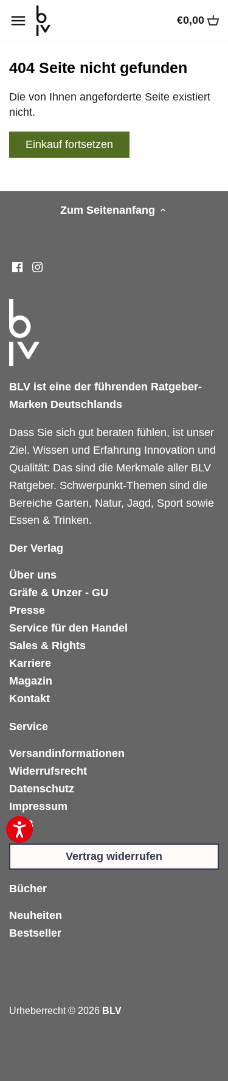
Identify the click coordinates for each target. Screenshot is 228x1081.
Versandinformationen (67, 753)
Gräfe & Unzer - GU (58, 592)
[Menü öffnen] (18, 21)
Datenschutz (41, 789)
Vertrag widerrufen (114, 856)
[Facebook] (17, 267)
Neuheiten (35, 915)
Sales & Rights (47, 645)
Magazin (30, 681)
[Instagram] (37, 267)
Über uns (33, 575)
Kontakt (29, 698)
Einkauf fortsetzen (69, 144)
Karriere (30, 663)
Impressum (38, 806)
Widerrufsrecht (48, 771)
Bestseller (35, 933)
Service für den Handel (68, 628)
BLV (112, 1010)
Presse (27, 610)
